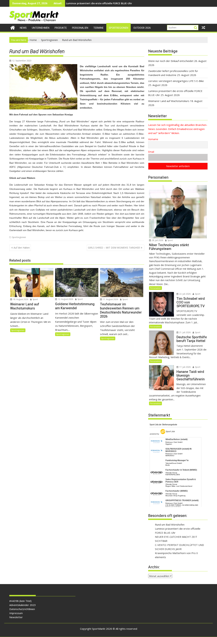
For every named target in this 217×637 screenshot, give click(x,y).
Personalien (80, 27)
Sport (35, 299)
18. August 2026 (20, 299)
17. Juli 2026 (185, 367)
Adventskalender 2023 (22, 605)
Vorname (153, 139)
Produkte (61, 27)
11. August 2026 (110, 299)
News (23, 27)
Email (151, 151)
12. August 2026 (65, 299)
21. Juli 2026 (185, 332)
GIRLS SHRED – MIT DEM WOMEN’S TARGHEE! (114, 247)
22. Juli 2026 (185, 293)
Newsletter (16, 617)
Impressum (16, 613)
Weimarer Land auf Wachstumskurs (136, 3)
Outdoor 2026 (142, 27)
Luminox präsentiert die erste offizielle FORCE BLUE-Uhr (76, 3)
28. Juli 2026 (157, 240)
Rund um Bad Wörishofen (169, 524)
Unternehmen (40, 27)
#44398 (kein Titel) (20, 601)
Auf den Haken (22, 247)
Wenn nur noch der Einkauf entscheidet (170, 61)
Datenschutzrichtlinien (22, 609)
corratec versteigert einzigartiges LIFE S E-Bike (176, 81)
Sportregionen (118, 27)
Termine (98, 27)
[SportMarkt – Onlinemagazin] (12, 27)
